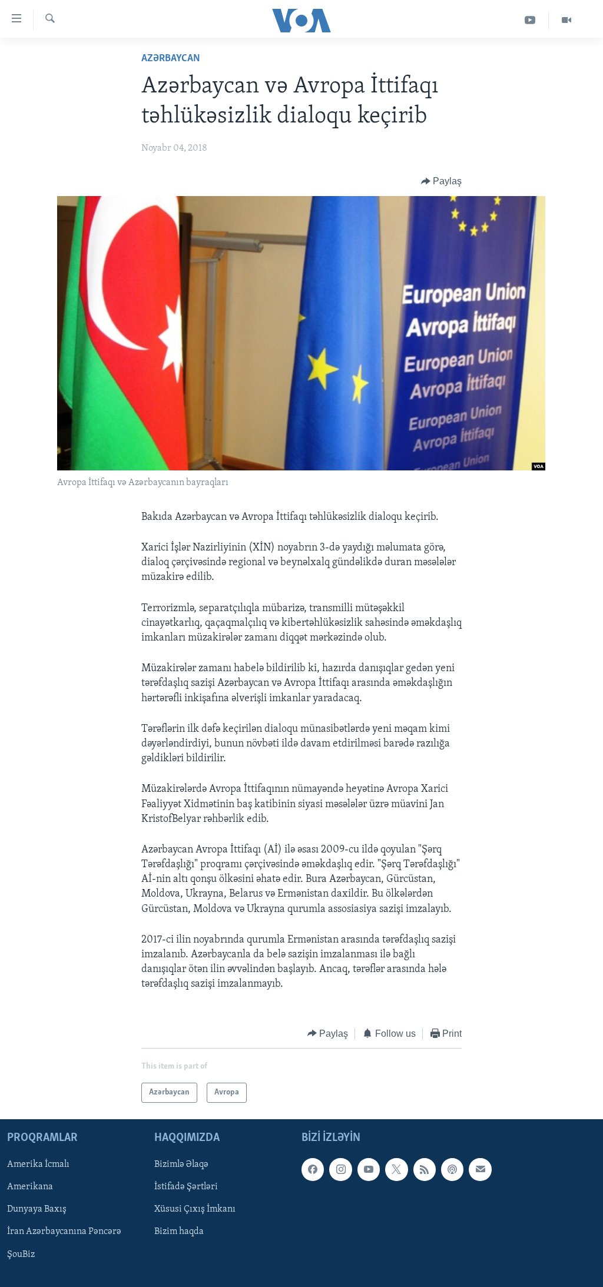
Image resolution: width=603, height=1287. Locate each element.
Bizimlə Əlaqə (181, 1164)
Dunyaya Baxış (37, 1210)
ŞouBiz (21, 1254)
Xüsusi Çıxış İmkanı (195, 1210)
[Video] (566, 20)
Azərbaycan (170, 59)
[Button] (441, 181)
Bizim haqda (179, 1232)
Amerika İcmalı (38, 1164)
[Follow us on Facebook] (313, 1169)
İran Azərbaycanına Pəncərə (64, 1232)
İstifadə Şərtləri (186, 1187)
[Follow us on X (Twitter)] (396, 1169)
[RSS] (424, 1169)
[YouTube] (530, 20)
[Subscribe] (480, 1169)
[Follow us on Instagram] (340, 1169)
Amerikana (30, 1187)
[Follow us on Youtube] (368, 1169)
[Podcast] (452, 1169)
